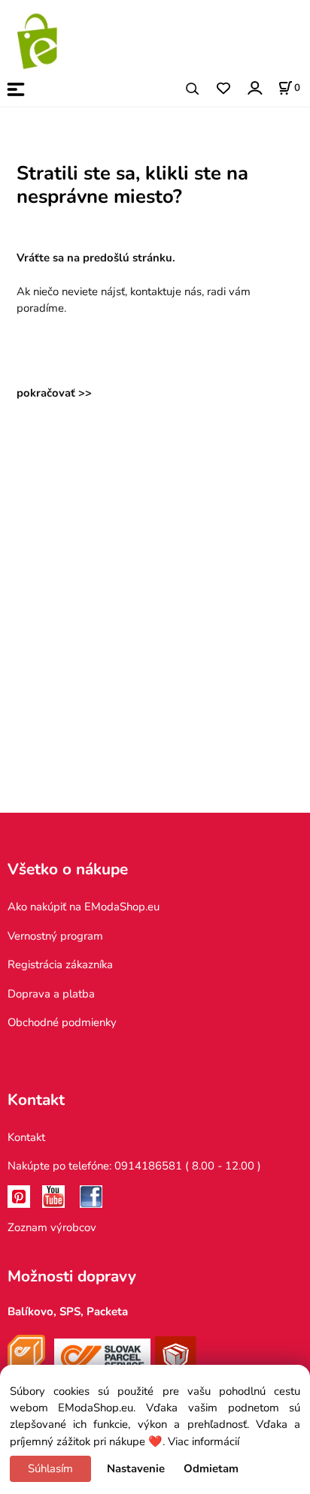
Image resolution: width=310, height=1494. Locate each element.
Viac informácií (203, 1441)
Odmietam (211, 1468)
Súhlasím (50, 1468)
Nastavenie (136, 1468)
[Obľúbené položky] (223, 89)
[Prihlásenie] (254, 87)
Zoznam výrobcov (52, 1227)
